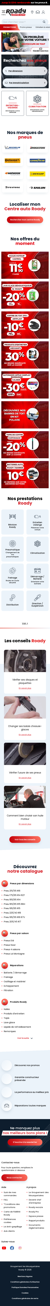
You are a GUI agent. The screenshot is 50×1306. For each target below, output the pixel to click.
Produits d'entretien (14, 1013)
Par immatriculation (19, 82)
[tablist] (22, 50)
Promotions (9, 27)
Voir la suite (23, 1038)
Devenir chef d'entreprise (35, 1201)
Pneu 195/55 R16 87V (14, 917)
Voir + (25, 623)
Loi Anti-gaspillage (13, 1226)
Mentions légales (25, 1276)
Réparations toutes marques (30, 1105)
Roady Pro (34, 1211)
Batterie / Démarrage (15, 972)
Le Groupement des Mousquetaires (39, 1194)
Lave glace (9, 1022)
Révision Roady (12, 526)
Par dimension (16, 71)
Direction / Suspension (37, 604)
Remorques (10, 1031)
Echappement (11, 985)
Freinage (12, 578)
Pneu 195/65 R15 (12, 908)
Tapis (6, 1018)
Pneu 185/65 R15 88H (14, 904)
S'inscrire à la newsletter (25, 1142)
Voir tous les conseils (25, 839)
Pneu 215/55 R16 (12, 890)
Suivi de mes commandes (10, 1194)
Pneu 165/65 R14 (12, 899)
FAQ (6, 1199)
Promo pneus (26, 27)
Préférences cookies (10, 1221)
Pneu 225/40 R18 (12, 912)
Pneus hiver (10, 945)
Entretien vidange (37, 523)
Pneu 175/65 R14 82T (14, 895)
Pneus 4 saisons (12, 949)
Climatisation (37, 553)
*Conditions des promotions (12, 1206)
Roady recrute (36, 1207)
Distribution (12, 605)
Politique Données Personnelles (25, 1287)
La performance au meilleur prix (32, 1092)
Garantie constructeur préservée (27, 1079)
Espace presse (36, 1216)
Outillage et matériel (14, 981)
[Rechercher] (44, 22)
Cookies (25, 1293)
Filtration (8, 990)
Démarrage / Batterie (37, 577)
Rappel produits (37, 1220)
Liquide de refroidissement (17, 1026)
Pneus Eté (9, 940)
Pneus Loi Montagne (14, 953)
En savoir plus (25, 688)
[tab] (8, 49)
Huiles (7, 1009)
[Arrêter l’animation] (46, 50)
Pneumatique (12, 550)
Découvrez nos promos (27, 1065)
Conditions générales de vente (25, 1298)
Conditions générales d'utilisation (25, 1282)
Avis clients (9, 1231)
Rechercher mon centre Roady (25, 219)
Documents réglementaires (36, 1226)
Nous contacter (14, 1177)
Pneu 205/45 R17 (12, 921)
